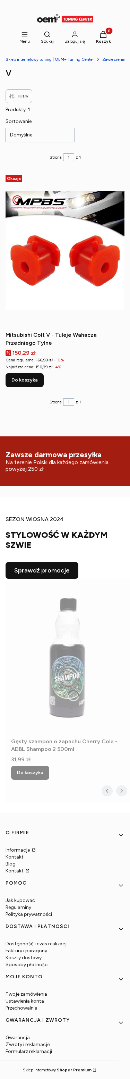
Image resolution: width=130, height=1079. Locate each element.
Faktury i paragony (26, 951)
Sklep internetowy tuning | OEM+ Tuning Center (50, 59)
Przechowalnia (21, 1008)
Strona (56, 157)
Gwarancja (18, 1037)
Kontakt (15, 857)
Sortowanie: (19, 121)
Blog (11, 864)
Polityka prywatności (29, 914)
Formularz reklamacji (29, 1051)
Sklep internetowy (57, 1070)
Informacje (18, 850)
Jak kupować (20, 900)
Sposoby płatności (27, 965)
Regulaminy (18, 907)
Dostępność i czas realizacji (37, 944)
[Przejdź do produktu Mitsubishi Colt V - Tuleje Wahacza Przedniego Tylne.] (65, 250)
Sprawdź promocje (42, 570)
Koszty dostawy (24, 958)
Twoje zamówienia (26, 994)
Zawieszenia (113, 59)
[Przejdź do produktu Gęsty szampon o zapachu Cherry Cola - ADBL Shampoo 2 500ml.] (67, 657)
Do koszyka (24, 380)
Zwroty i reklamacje (28, 1044)
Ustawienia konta (25, 1001)
